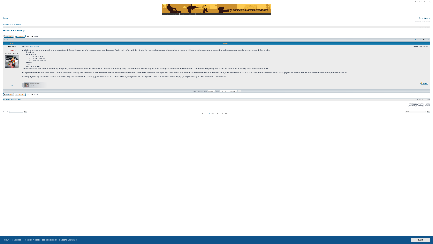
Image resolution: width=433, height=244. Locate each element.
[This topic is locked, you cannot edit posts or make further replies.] (20, 37)
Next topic (427, 39)
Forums (175, 14)
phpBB (210, 113)
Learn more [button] (72, 240)
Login (6, 18)
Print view (6, 39)
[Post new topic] (8, 37)
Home (166, 14)
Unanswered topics (8, 24)
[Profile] (424, 84)
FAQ (421, 18)
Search (428, 18)
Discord (191, 14)
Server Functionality (14, 30)
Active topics (17, 24)
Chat (183, 14)
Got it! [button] (420, 240)
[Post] (413, 46)
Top (12, 85)
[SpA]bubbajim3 (35, 83)
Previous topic (419, 39)
